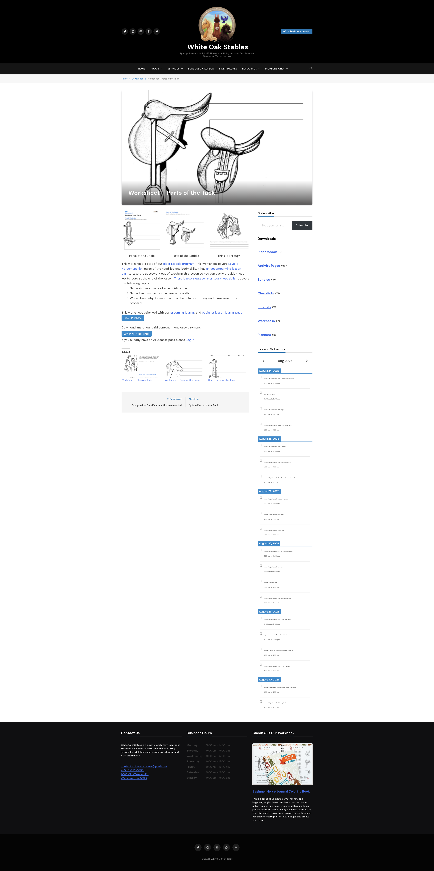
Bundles (264, 279)
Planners (264, 335)
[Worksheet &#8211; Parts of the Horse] (185, 366)
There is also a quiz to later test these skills (204, 278)
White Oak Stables (217, 47)
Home (142, 68)
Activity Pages (269, 266)
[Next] (306, 360)
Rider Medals (228, 68)
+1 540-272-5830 (132, 770)
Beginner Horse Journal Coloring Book (281, 791)
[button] (142, 234)
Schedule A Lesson (201, 68)
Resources (249, 68)
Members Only (275, 68)
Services (174, 68)
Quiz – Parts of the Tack (221, 380)
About (155, 68)
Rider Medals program (178, 264)
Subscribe (302, 225)
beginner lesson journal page (222, 313)
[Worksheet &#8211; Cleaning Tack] (141, 366)
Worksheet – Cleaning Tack (137, 380)
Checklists (266, 293)
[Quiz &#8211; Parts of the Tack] (228, 366)
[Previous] (263, 360)
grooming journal (182, 313)
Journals (264, 307)
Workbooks (266, 321)
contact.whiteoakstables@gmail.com (144, 766)
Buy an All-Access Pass (137, 333)
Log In (190, 340)
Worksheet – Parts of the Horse (182, 380)
